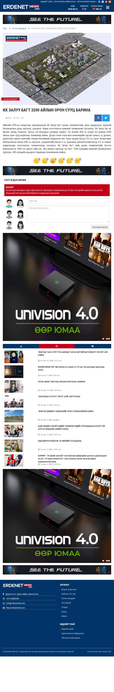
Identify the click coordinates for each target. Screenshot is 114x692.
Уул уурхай (66, 603)
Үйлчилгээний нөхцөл (86, 2)
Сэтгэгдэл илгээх (99, 227)
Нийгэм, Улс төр (68, 594)
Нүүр (5, 28)
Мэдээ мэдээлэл (69, 589)
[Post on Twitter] (106, 118)
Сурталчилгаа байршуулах (64, 2)
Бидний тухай (46, 2)
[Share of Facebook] (98, 118)
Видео (64, 616)
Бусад (64, 611)
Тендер (64, 607)
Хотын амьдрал (19, 28)
